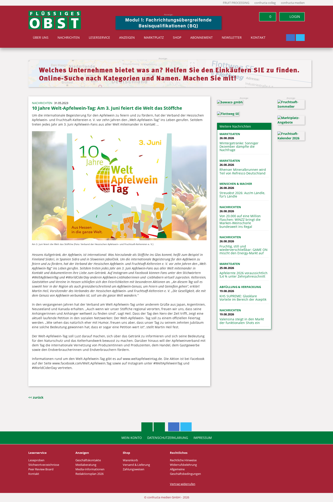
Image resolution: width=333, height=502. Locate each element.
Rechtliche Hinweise (183, 460)
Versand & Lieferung (136, 465)
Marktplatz (154, 38)
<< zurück (35, 397)
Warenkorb (130, 460)
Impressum (202, 438)
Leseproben (36, 460)
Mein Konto (131, 438)
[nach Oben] (147, 426)
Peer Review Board (40, 469)
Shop (177, 38)
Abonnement (201, 38)
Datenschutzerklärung (167, 438)
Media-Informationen (89, 469)
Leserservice (99, 38)
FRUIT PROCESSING (236, 3)
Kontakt (258, 38)
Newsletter (232, 38)
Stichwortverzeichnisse (43, 465)
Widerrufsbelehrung (183, 465)
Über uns (40, 38)
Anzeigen (127, 38)
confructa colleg (265, 3)
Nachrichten (69, 38)
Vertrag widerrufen (182, 484)
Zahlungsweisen (133, 469)
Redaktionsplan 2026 (89, 474)
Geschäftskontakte (88, 460)
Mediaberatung (85, 465)
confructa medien (293, 3)
